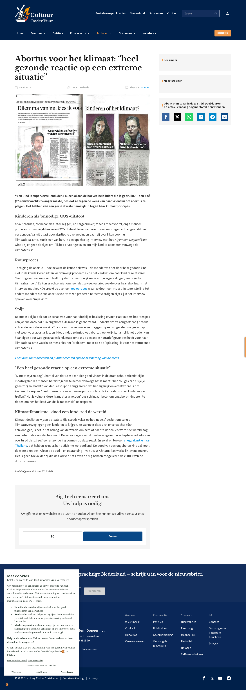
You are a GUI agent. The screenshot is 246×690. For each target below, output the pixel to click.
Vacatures (149, 33)
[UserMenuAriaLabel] (227, 13)
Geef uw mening (163, 635)
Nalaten (186, 648)
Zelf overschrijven (192, 654)
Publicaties (160, 628)
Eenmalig (187, 628)
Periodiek (187, 641)
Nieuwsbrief (137, 13)
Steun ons (125, 33)
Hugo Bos (131, 635)
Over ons (36, 33)
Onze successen (134, 641)
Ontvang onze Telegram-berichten (217, 632)
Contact (172, 13)
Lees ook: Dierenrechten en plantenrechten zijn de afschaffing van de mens (67, 358)
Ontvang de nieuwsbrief (160, 643)
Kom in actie (78, 33)
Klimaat (145, 87)
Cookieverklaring (73, 678)
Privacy (213, 644)
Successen (156, 13)
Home (20, 33)
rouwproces (79, 288)
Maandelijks (188, 635)
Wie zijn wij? (132, 622)
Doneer (222, 33)
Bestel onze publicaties (111, 13)
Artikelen (102, 33)
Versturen (94, 591)
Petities (58, 33)
